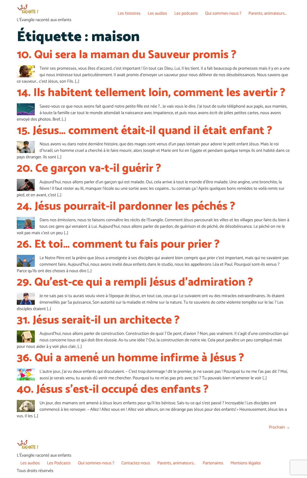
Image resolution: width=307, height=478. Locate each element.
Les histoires (129, 13)
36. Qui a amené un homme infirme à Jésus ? (130, 358)
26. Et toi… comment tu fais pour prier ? (118, 244)
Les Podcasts (59, 463)
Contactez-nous (135, 463)
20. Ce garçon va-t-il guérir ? (89, 168)
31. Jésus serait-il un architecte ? (98, 320)
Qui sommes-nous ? (223, 13)
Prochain (279, 427)
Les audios (157, 13)
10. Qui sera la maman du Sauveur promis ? (126, 54)
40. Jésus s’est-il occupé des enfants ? (113, 389)
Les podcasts (186, 13)
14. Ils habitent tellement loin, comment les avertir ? (151, 92)
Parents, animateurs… (267, 13)
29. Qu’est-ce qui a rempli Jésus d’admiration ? (135, 282)
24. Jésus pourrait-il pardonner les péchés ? (126, 206)
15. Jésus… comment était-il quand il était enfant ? (144, 130)
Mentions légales (245, 463)
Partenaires (213, 463)
